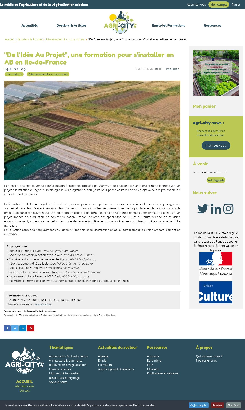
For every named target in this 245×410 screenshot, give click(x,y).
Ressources (157, 347)
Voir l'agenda (215, 180)
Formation (105, 365)
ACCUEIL (24, 381)
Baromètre (154, 360)
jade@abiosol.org (43, 304)
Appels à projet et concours (116, 369)
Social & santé (58, 382)
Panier (236, 4)
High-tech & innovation (64, 373)
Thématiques (61, 347)
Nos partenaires (206, 360)
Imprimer (172, 69)
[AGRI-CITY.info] (120, 28)
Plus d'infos (234, 405)
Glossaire (153, 369)
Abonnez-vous (196, 4)
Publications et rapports (162, 373)
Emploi (102, 360)
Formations (14, 74)
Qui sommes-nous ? (209, 356)
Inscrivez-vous (216, 145)
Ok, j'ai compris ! (198, 405)
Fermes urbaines (60, 369)
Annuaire (153, 356)
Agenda (103, 356)
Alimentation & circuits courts (48, 74)
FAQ (150, 365)
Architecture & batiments (65, 360)
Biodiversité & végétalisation (68, 365)
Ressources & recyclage (64, 378)
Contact (24, 390)
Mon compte (218, 4)
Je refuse (217, 405)
